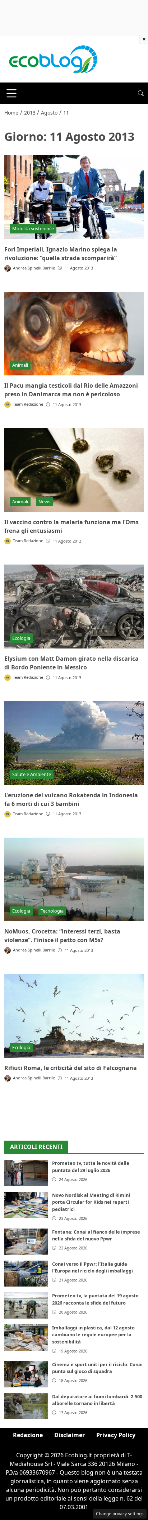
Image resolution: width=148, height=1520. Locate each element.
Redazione (28, 1435)
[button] (141, 93)
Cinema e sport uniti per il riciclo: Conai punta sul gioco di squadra (97, 1367)
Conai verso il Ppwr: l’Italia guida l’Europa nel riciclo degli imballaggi (92, 1267)
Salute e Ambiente (31, 774)
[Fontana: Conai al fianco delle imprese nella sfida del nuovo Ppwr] (26, 1242)
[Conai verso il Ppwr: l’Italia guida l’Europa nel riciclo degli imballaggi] (26, 1274)
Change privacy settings (120, 1514)
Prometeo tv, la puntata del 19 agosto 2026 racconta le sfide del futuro (95, 1299)
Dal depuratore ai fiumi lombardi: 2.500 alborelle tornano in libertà (97, 1400)
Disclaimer (69, 1435)
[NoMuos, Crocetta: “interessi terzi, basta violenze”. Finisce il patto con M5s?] (74, 880)
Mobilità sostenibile (33, 228)
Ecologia (21, 638)
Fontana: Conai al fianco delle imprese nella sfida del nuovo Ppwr (96, 1235)
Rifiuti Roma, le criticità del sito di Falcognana (70, 1068)
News (44, 501)
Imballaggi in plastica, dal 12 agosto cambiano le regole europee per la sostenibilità (93, 1334)
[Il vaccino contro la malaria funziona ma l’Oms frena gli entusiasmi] (74, 470)
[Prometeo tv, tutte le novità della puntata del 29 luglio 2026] (26, 1173)
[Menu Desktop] (11, 93)
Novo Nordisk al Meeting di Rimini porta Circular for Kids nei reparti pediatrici (91, 1202)
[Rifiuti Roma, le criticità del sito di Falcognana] (74, 1016)
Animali (20, 365)
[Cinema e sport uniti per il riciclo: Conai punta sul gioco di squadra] (26, 1374)
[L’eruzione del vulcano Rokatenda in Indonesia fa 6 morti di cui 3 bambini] (74, 743)
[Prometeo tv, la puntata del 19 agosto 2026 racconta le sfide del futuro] (26, 1305)
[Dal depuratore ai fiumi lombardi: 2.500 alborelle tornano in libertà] (26, 1406)
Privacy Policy (115, 1435)
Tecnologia (52, 911)
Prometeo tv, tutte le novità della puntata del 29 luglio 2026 (90, 1166)
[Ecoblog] (52, 59)
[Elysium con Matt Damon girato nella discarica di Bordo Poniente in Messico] (74, 606)
